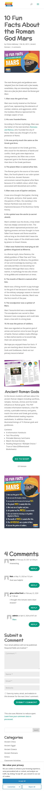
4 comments (16, 47)
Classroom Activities (12, 760)
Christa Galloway (12, 44)
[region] (22, 776)
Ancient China (10, 742)
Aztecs (7, 757)
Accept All (22, 781)
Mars (14, 619)
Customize (11, 787)
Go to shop (22, 459)
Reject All (32, 787)
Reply (34, 568)
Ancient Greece (10, 749)
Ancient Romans (11, 753)
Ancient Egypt (10, 745)
